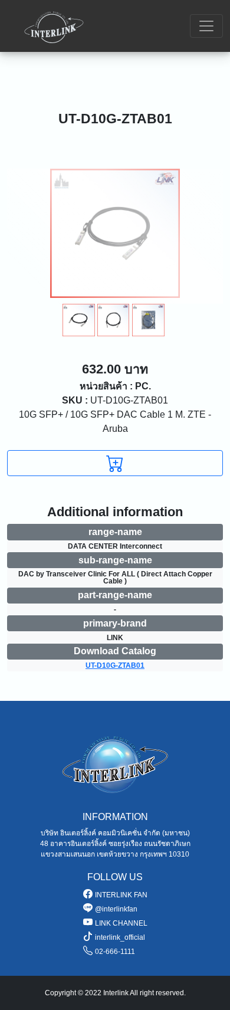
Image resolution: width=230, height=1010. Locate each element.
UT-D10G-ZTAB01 (115, 400)
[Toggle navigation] (206, 26)
